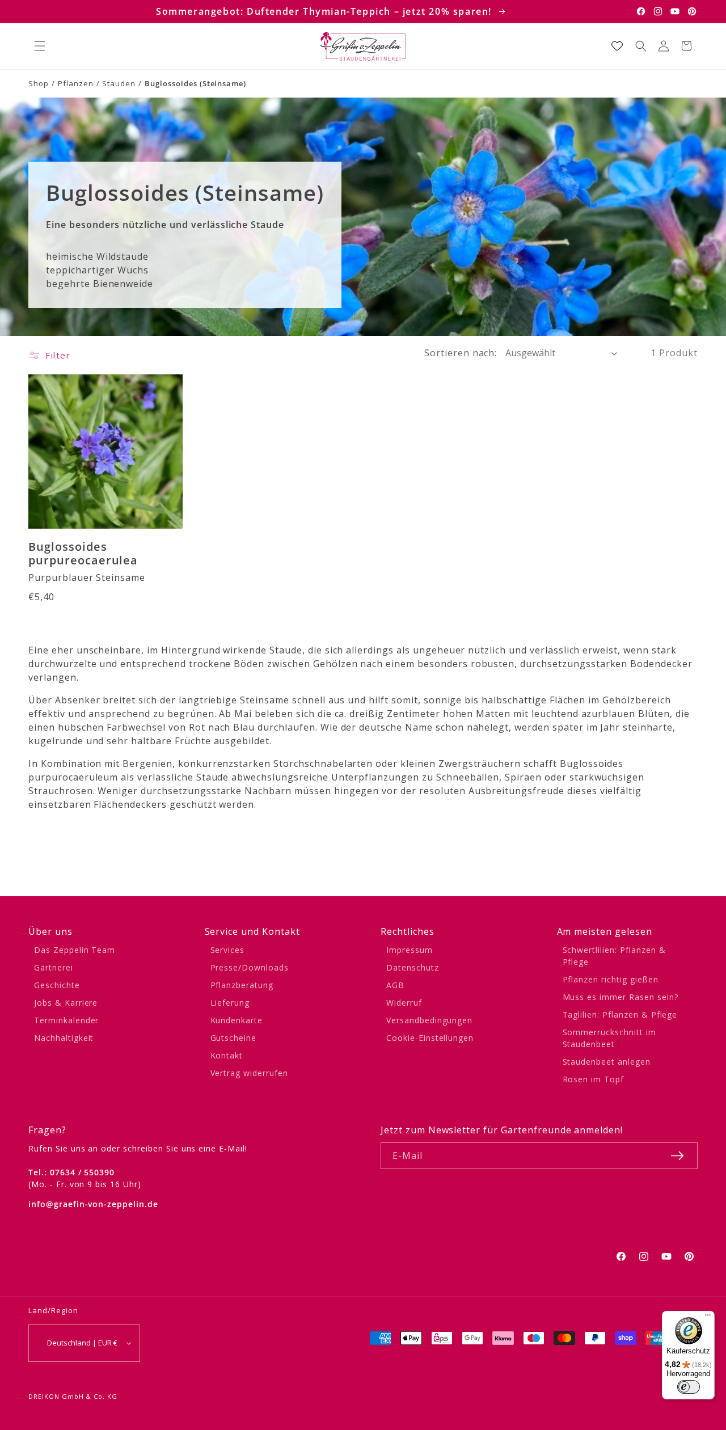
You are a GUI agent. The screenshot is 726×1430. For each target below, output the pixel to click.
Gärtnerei (53, 967)
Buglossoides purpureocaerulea (83, 554)
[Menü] (708, 1317)
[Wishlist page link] (617, 46)
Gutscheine (233, 1037)
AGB (395, 985)
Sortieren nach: (460, 353)
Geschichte (57, 985)
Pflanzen (76, 83)
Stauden (119, 83)
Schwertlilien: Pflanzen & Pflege (614, 955)
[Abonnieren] (677, 1155)
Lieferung (230, 1002)
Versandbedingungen (429, 1020)
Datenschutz (412, 967)
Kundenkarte (236, 1020)
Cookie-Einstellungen (430, 1037)
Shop (38, 83)
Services (227, 949)
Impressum (409, 949)
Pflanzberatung (241, 985)
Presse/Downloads (249, 967)
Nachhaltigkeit (64, 1037)
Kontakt (226, 1055)
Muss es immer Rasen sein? (620, 997)
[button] (39, 46)
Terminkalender (66, 1020)
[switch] (688, 1387)
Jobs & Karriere (66, 1002)
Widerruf (404, 1002)
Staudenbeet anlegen (607, 1061)
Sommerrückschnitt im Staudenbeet (609, 1038)
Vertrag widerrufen (249, 1073)
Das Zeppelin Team (74, 949)
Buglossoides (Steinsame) (195, 83)
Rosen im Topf (593, 1079)
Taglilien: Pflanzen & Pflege (620, 1014)
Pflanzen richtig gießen (611, 979)
